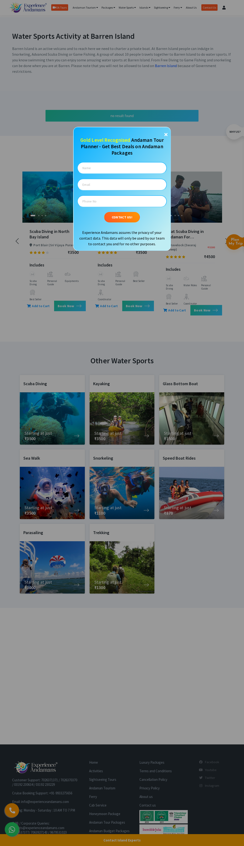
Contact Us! (122, 217)
